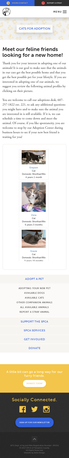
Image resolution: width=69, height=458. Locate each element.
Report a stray (54, 3)
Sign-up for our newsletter (34, 422)
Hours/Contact (20, 3)
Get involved (34, 339)
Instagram (46, 409)
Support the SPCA (34, 321)
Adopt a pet (34, 278)
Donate (35, 348)
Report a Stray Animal (34, 312)
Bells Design (39, 453)
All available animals (34, 307)
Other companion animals (34, 302)
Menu (57, 11)
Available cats (34, 297)
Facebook (22, 409)
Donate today (34, 383)
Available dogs (34, 293)
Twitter (34, 409)
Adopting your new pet (35, 288)
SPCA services (34, 330)
